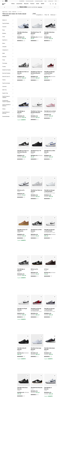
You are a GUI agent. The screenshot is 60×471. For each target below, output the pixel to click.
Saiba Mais (40, 7)
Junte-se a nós (50, 1)
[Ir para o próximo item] (55, 7)
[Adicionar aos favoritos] (28, 20)
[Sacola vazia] (55, 4)
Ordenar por (52, 14)
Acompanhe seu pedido (39, 1)
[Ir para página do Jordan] (2, 1)
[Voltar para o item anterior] (4, 7)
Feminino (32, 3)
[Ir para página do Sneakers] (6, 1)
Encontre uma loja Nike (29, 1)
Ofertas (13, 3)
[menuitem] (12, 4)
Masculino (26, 3)
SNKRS (42, 3)
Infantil (37, 3)
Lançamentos (19, 3)
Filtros (46, 14)
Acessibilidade (21, 1)
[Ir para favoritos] (53, 4)
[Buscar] (50, 4)
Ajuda (45, 1)
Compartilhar (39, 14)
